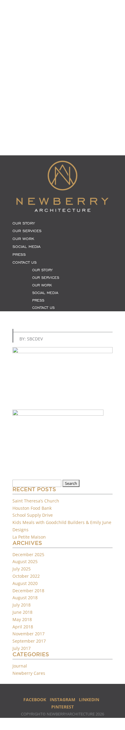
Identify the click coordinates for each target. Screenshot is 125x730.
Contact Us (24, 262)
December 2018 (28, 590)
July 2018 (21, 605)
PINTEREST (62, 707)
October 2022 (26, 576)
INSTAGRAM (62, 699)
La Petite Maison (29, 537)
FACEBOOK (34, 699)
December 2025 (28, 554)
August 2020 (25, 583)
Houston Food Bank (32, 508)
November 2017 (28, 634)
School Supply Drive (32, 515)
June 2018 (22, 612)
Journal (19, 666)
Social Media (26, 246)
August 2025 (25, 561)
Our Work (23, 238)
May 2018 (22, 619)
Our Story (23, 223)
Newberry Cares (28, 673)
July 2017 (21, 648)
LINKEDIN (89, 699)
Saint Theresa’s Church (35, 501)
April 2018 (22, 627)
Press (19, 254)
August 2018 (25, 597)
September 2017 (29, 641)
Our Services (27, 230)
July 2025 (21, 569)
